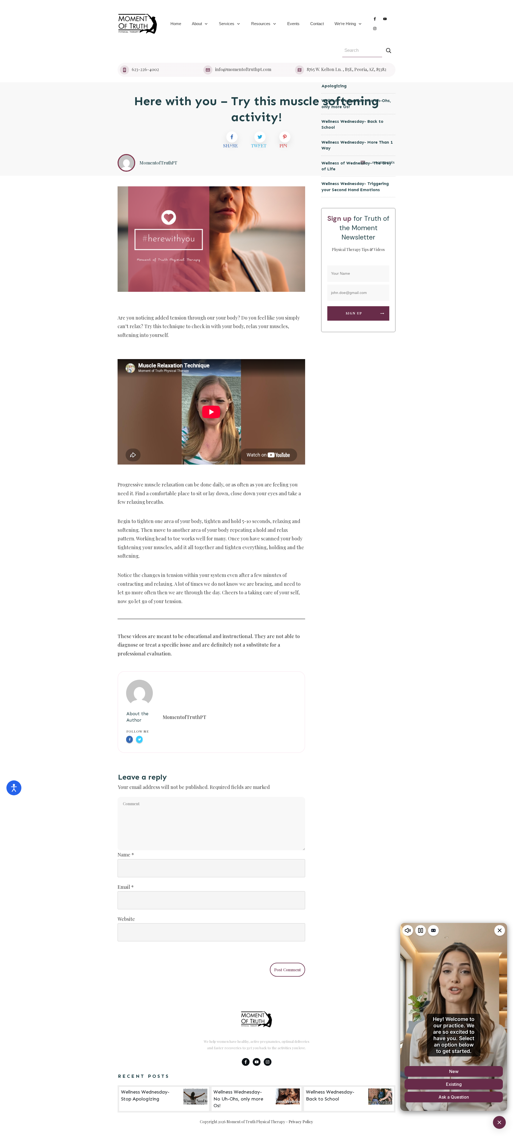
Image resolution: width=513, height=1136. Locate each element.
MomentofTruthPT (184, 717)
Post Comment (287, 969)
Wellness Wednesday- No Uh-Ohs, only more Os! (256, 1099)
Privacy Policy (301, 1121)
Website (126, 919)
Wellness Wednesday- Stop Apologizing (164, 1099)
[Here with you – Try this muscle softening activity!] (211, 239)
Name (126, 854)
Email (126, 887)
